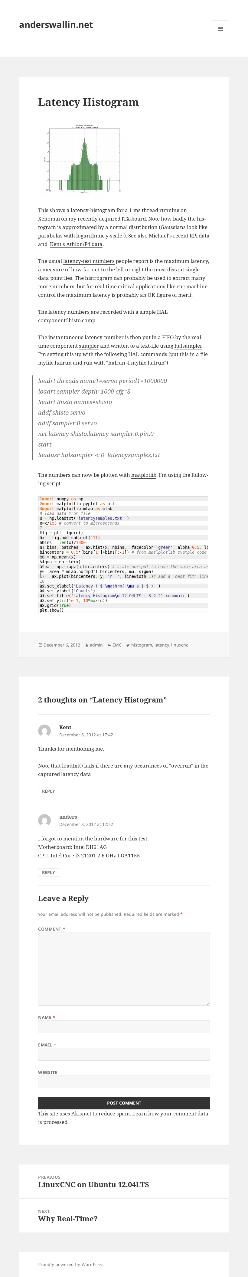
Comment (51, 929)
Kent (65, 727)
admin (96, 645)
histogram (141, 645)
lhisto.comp (81, 320)
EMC (117, 645)
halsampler (188, 345)
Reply (48, 791)
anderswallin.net (56, 24)
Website (47, 1072)
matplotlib (143, 474)
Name (46, 1017)
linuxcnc (179, 645)
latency (162, 645)
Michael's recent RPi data (179, 235)
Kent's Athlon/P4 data (76, 244)
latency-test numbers (89, 260)
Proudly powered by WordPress (70, 1264)
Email (47, 1045)
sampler (89, 345)
